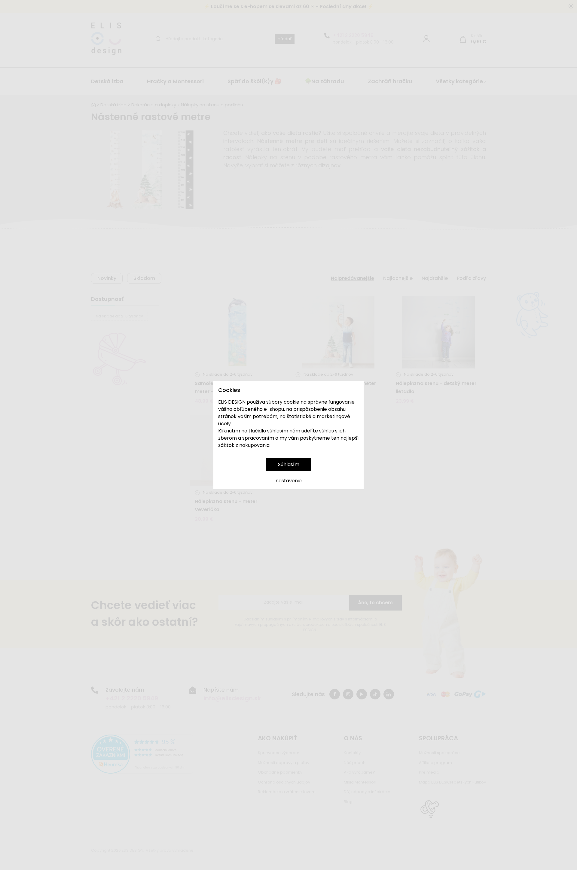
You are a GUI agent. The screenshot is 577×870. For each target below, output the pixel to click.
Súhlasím (288, 464)
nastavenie (289, 480)
